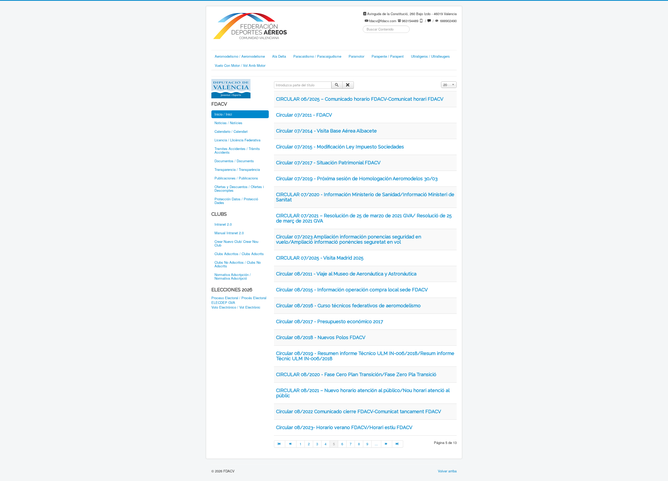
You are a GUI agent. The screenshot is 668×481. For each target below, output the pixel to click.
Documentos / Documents (234, 160)
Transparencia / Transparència (237, 169)
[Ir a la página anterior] (290, 444)
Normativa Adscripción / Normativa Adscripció (232, 276)
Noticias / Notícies (228, 122)
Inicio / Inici (223, 114)
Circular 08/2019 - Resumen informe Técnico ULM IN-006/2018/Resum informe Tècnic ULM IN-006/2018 (365, 356)
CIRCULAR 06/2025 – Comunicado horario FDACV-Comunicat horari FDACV (359, 99)
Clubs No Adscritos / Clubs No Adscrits (237, 264)
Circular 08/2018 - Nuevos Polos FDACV (320, 337)
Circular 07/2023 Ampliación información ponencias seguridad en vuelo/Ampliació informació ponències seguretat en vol (348, 239)
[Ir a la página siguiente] (386, 444)
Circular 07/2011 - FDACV (304, 115)
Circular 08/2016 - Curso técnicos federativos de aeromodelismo (348, 305)
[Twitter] (377, 42)
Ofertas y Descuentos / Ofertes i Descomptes (239, 188)
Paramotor (356, 56)
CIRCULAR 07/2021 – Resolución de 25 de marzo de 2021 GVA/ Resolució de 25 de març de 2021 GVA (364, 218)
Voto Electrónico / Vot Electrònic (235, 307)
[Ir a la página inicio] (279, 444)
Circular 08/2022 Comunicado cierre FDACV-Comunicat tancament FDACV (358, 411)
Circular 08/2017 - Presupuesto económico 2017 (329, 321)
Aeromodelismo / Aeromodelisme (240, 56)
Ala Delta (279, 56)
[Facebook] (367, 42)
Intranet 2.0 (223, 224)
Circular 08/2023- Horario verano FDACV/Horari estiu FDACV (344, 427)
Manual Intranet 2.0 (229, 232)
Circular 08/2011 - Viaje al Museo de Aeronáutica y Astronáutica (346, 273)
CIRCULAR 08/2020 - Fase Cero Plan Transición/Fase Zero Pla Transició (356, 374)
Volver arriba (447, 470)
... (376, 443)
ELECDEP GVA (223, 302)
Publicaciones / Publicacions (236, 178)
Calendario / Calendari (231, 131)
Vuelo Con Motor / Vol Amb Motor (240, 65)
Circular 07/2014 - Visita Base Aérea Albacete (326, 131)
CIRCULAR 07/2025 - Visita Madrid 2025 (319, 258)
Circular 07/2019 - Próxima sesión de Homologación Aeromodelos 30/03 (357, 178)
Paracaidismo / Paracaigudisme (317, 56)
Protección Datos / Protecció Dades (236, 200)
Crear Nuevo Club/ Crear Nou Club (236, 243)
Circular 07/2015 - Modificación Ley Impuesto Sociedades (340, 146)
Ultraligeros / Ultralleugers (430, 56)
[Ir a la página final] (397, 444)
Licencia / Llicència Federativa (237, 139)
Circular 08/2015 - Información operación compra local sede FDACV (352, 289)
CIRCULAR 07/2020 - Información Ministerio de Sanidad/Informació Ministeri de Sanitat (365, 197)
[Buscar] (337, 85)
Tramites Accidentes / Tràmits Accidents (237, 150)
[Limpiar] (348, 85)
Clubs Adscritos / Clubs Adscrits (239, 253)
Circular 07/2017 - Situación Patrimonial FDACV (328, 162)
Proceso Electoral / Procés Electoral (238, 298)
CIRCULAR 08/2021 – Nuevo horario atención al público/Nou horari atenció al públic (362, 393)
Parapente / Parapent (388, 56)
